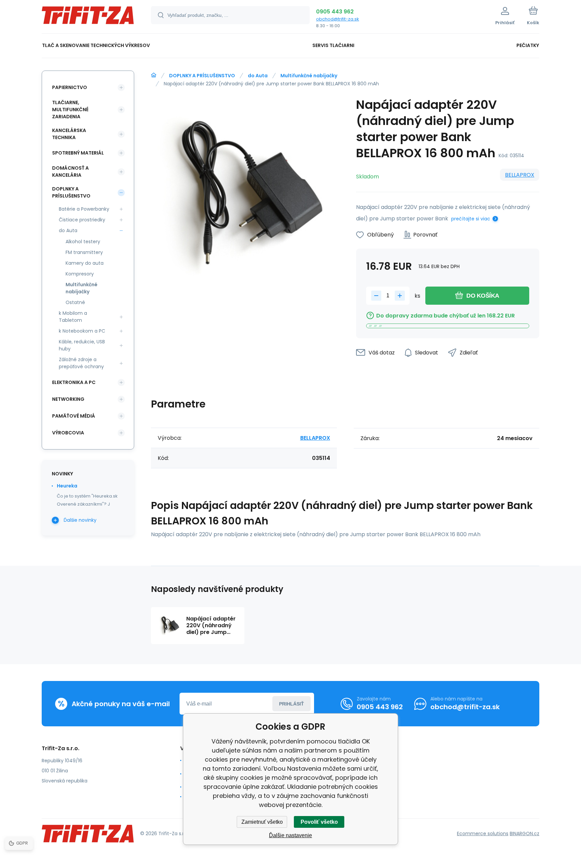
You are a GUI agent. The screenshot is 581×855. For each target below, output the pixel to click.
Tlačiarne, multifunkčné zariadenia (70, 109)
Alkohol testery (83, 241)
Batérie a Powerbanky (84, 209)
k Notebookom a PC (82, 331)
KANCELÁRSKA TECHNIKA (69, 134)
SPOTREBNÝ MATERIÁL (78, 152)
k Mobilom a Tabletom (73, 317)
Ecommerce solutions (482, 833)
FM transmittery (84, 252)
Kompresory (80, 273)
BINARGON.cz (524, 833)
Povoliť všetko (319, 822)
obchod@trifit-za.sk (337, 19)
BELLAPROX (519, 175)
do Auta (258, 75)
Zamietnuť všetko (262, 822)
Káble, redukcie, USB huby (82, 345)
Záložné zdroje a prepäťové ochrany (81, 363)
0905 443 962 (335, 11)
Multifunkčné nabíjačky (308, 75)
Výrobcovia (68, 432)
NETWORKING (68, 399)
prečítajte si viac (470, 218)
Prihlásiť (291, 704)
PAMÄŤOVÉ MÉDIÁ (73, 416)
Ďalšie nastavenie (290, 835)
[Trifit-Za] (153, 75)
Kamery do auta (85, 263)
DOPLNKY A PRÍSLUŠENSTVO (202, 75)
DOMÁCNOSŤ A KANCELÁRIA (70, 171)
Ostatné (75, 302)
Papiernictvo (69, 87)
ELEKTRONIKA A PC (73, 382)
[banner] (88, 17)
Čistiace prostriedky (82, 219)
